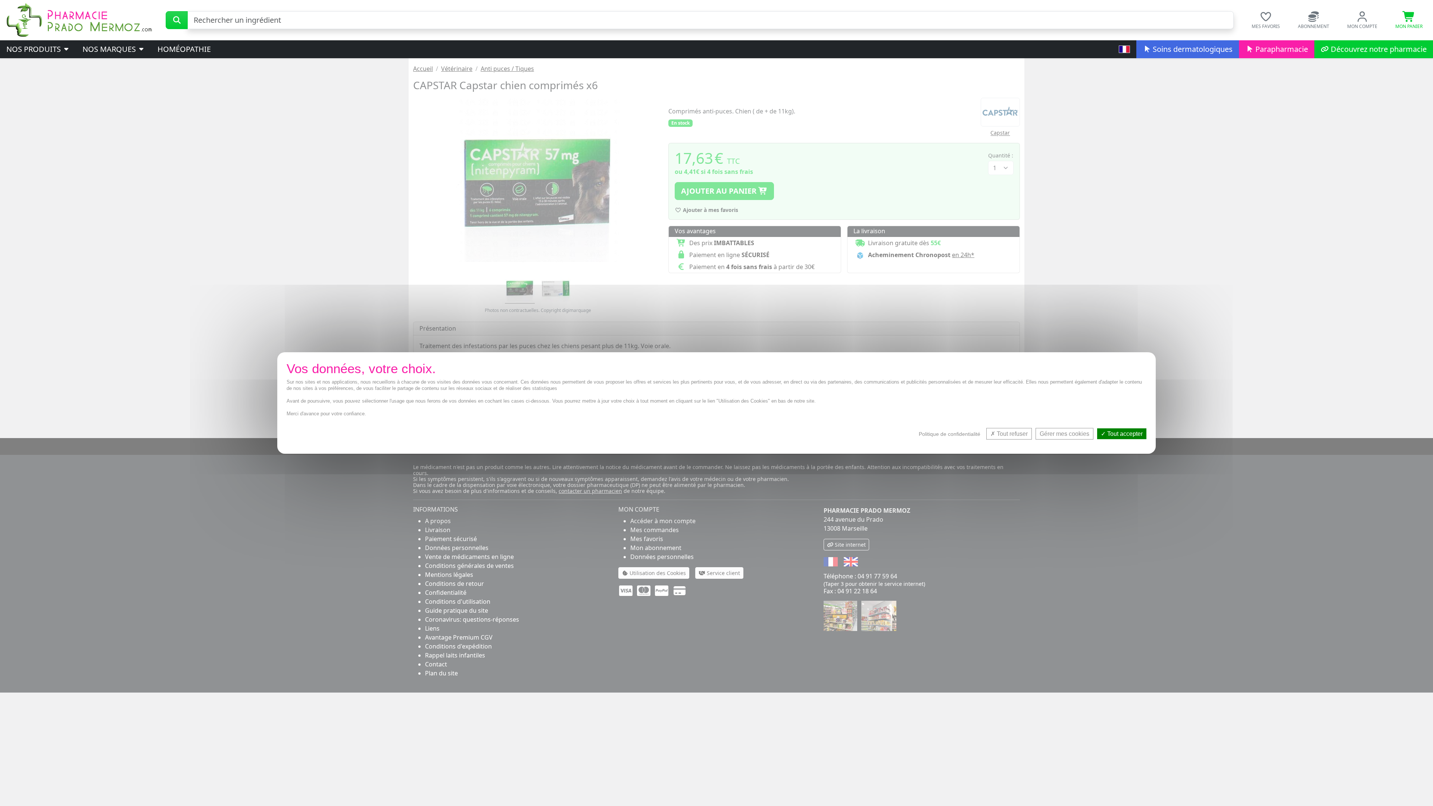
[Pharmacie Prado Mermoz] (79, 19)
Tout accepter (1124, 434)
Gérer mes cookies (1064, 434)
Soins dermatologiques (1192, 49)
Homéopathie (184, 49)
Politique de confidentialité (949, 434)
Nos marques (110, 49)
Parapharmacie (1281, 49)
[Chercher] (177, 20)
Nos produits (34, 49)
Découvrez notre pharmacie (1378, 49)
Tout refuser (1011, 434)
